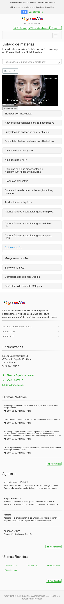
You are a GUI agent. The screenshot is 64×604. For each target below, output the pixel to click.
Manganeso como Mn (17, 258)
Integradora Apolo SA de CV (16, 482)
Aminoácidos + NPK (16, 160)
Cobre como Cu (13, 247)
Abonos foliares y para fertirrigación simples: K (29, 213)
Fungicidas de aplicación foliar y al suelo (27, 132)
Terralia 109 (54, 565)
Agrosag (7, 514)
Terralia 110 (32, 565)
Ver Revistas (55, 580)
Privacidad (8, 331)
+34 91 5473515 (14, 380)
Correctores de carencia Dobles (22, 276)
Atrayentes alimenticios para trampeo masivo (29, 122)
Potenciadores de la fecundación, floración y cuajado (29, 191)
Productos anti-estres (16, 181)
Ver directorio (10, 108)
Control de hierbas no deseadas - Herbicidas (29, 141)
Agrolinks (9, 473)
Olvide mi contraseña (40, 28)
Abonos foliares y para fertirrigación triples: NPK (28, 237)
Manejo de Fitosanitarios (17, 326)
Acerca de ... (9, 336)
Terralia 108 (11, 570)
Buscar (7, 71)
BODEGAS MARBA (12, 531)
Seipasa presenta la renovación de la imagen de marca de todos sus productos (31, 406)
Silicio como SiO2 (15, 267)
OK (24, 12)
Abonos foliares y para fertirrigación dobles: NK (29, 225)
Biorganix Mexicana (12, 498)
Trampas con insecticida (18, 113)
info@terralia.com (15, 384)
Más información (36, 11)
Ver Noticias (56, 463)
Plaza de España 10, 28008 (20, 375)
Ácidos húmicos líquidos (18, 202)
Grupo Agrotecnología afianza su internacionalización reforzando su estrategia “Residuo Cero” (32, 448)
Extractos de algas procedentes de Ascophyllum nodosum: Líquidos (24, 170)
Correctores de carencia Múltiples (23, 286)
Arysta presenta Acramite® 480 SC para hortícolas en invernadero (32, 419)
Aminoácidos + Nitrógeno (19, 150)
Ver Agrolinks (55, 546)
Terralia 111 (11, 565)
